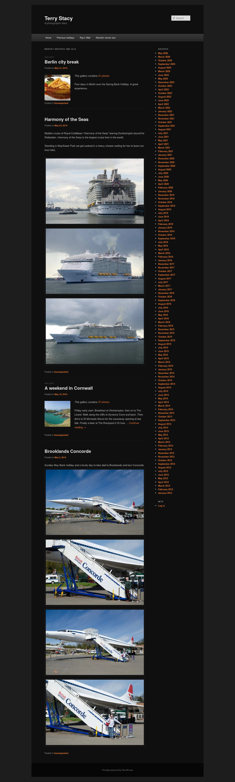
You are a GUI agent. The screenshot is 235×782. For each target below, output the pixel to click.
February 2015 (165, 365)
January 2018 (165, 260)
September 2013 (166, 420)
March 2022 (164, 107)
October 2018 (165, 234)
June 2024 (163, 75)
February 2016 (165, 325)
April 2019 (163, 220)
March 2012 (164, 485)
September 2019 (166, 205)
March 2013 (164, 442)
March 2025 (164, 71)
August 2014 (164, 387)
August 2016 (164, 303)
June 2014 (163, 394)
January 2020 (165, 191)
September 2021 (166, 125)
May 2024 (163, 78)
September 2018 (166, 238)
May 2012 (163, 478)
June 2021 (163, 136)
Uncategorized (61, 103)
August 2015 (164, 343)
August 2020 (164, 169)
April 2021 (163, 144)
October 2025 (165, 60)
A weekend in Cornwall (69, 388)
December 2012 (166, 453)
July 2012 (163, 471)
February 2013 (165, 445)
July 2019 (163, 213)
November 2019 (166, 198)
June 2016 (163, 311)
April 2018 (163, 249)
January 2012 (165, 492)
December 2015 (166, 329)
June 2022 (163, 100)
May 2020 (163, 180)
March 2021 (164, 147)
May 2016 (163, 314)
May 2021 (163, 140)
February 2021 (165, 151)
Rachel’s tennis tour (106, 37)
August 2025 (164, 67)
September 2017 (166, 274)
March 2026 (164, 56)
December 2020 (166, 158)
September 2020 (166, 165)
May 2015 (163, 354)
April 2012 (163, 482)
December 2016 (166, 293)
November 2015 (166, 332)
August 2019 (164, 209)
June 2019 (163, 216)
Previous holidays (65, 37)
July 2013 (163, 427)
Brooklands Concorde (68, 451)
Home (48, 37)
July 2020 (163, 173)
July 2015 (163, 347)
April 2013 (163, 438)
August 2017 (164, 278)
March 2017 (164, 285)
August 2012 (164, 467)
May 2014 (163, 398)
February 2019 (165, 224)
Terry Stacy (59, 18)
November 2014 (166, 376)
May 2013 (163, 434)
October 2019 (165, 202)
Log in (161, 505)
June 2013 (163, 431)
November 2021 (166, 118)
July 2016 (163, 307)
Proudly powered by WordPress (117, 770)
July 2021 (163, 133)
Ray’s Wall (85, 37)
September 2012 (166, 463)
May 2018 (163, 245)
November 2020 (166, 162)
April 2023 (163, 89)
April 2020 (163, 183)
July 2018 (163, 242)
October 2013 (165, 416)
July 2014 (163, 391)
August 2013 (164, 423)
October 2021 (165, 122)
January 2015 (165, 369)
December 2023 (166, 82)
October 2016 (165, 296)
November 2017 (166, 267)
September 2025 (166, 64)
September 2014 (166, 383)
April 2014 (163, 402)
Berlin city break (62, 61)
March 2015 (164, 362)
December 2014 (166, 373)
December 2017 (166, 263)
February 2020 (165, 187)
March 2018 (164, 253)
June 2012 (163, 474)
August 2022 (164, 96)
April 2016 (163, 318)
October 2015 (165, 336)
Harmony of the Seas (66, 119)
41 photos (103, 75)
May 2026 (163, 53)
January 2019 (165, 227)
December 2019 (166, 194)
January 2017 (165, 289)
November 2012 (166, 456)
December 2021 (166, 114)
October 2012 (165, 460)
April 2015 (163, 358)
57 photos (103, 402)
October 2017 (165, 271)
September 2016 (166, 300)
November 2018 (166, 231)
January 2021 (165, 154)
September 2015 (166, 340)
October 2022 (165, 93)
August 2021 (164, 129)
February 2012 (165, 489)
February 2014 (165, 409)
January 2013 (165, 449)
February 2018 (165, 256)
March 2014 (164, 405)
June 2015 (163, 351)
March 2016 (164, 322)
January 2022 (165, 111)
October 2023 (165, 85)
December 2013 (166, 412)
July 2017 (163, 282)
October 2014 (165, 380)
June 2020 (163, 176)
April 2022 (163, 104)
